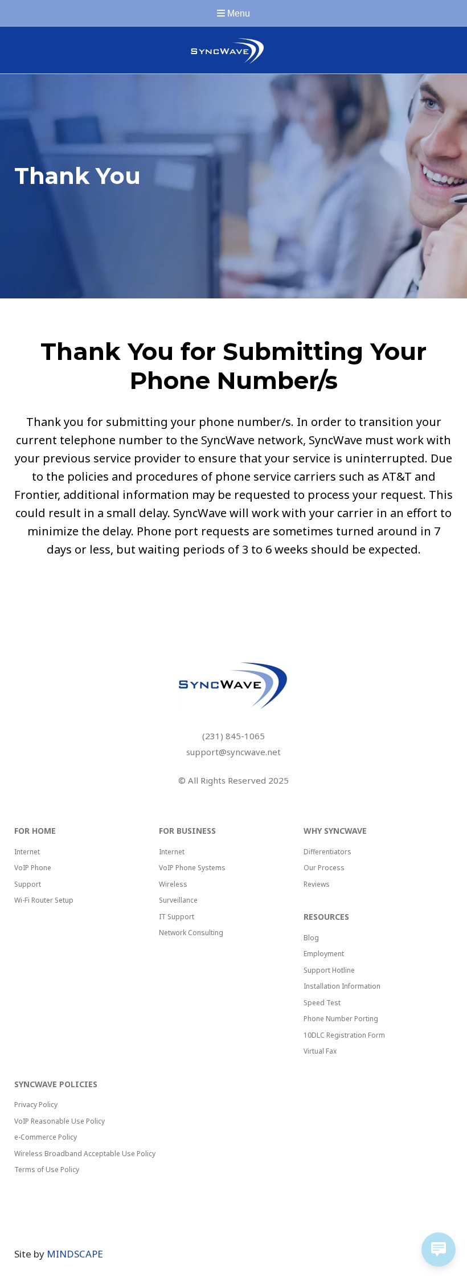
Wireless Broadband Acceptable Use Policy (84, 1153)
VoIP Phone (32, 868)
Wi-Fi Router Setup (43, 900)
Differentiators (327, 852)
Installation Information (342, 986)
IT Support (176, 916)
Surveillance (178, 900)
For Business (187, 830)
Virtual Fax (320, 1051)
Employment (324, 953)
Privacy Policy (36, 1104)
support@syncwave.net (233, 751)
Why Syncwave (335, 830)
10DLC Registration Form (344, 1035)
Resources (326, 916)
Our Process (324, 868)
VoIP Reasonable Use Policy (59, 1121)
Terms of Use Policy (46, 1169)
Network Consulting (191, 932)
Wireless (173, 884)
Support (27, 884)
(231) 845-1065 (233, 736)
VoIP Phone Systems (192, 868)
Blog (311, 938)
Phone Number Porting (341, 1018)
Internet (27, 852)
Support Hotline (329, 970)
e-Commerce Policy (45, 1137)
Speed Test (322, 1002)
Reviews (317, 884)
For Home (35, 830)
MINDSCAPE (75, 1253)
